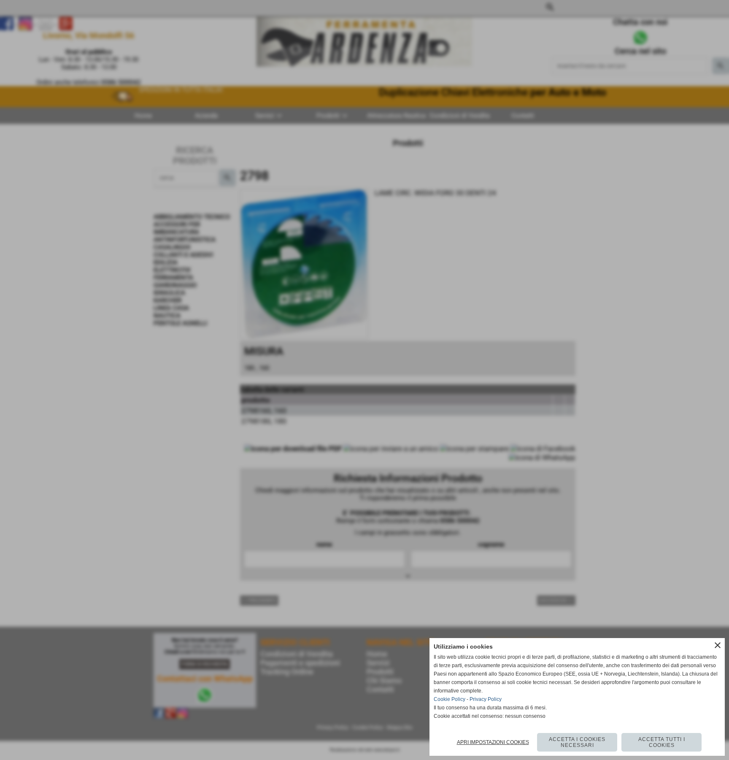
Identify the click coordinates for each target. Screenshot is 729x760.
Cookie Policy (449, 699)
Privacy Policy (486, 699)
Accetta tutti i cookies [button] (661, 742)
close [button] (718, 645)
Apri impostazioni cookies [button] (493, 742)
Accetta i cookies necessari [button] (577, 742)
